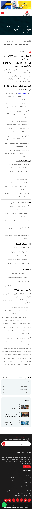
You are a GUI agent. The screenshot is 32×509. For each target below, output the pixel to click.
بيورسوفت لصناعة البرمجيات (10, 507)
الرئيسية (29, 32)
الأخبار (24, 32)
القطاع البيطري (23, 389)
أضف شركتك (27, 466)
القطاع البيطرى (26, 477)
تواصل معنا (12, 480)
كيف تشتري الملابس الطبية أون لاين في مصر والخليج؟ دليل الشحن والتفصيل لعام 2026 (11, 408)
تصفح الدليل (27, 480)
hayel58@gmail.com (22, 493)
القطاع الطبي (24, 386)
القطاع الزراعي (23, 392)
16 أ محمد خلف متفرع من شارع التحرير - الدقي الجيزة (16, 490)
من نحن (28, 475)
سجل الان (27, 482)
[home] (27, 13)
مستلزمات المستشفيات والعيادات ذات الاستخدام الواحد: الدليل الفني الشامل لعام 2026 (12, 424)
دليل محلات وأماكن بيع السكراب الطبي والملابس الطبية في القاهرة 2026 (12, 416)
